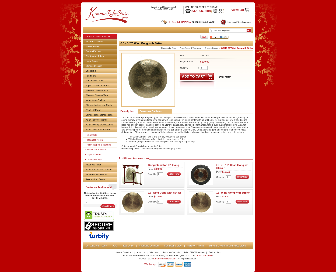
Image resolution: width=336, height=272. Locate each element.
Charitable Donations (149, 246)
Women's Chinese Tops (97, 95)
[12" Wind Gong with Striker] (200, 212)
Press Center (128, 246)
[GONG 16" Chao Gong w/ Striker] (200, 184)
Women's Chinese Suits (97, 90)
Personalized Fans (94, 80)
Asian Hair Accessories (96, 120)
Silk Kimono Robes (95, 56)
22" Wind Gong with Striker (164, 192)
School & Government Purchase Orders (227, 246)
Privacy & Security (171, 252)
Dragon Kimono (93, 51)
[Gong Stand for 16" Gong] (132, 184)
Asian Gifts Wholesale (194, 252)
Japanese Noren (95, 140)
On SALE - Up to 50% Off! (98, 36)
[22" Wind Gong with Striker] (132, 212)
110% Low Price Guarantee (239, 22)
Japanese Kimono (94, 41)
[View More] (107, 207)
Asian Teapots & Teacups (99, 145)
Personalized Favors (95, 179)
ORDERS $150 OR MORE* (203, 22)
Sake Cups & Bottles (96, 149)
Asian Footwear (93, 110)
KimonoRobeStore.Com (164, 259)
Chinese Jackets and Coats (99, 105)
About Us (140, 252)
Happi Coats (91, 61)
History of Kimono (195, 246)
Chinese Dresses (94, 66)
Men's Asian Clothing (96, 100)
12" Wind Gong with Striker (233, 192)
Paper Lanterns (94, 154)
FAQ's (114, 246)
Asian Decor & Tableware (98, 129)
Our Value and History (96, 246)
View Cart (237, 10)
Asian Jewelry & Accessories (99, 125)
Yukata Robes (92, 46)
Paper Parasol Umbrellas (98, 85)
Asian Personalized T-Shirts (99, 169)
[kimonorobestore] (106, 14)
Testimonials (214, 252)
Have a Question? (124, 252)
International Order (173, 246)
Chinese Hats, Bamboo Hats (99, 115)
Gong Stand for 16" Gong (163, 165)
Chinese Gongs (94, 159)
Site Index (154, 252)
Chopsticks (91, 71)
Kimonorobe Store (168, 48)
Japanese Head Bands (96, 174)
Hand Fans (91, 76)
